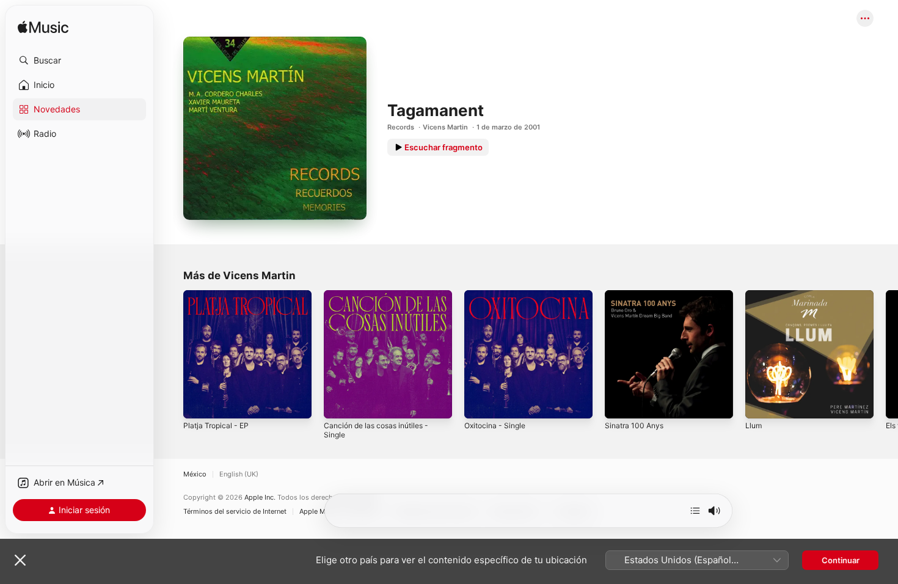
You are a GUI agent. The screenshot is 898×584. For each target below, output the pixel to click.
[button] (79, 60)
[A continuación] (695, 510)
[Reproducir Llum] (760, 403)
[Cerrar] (20, 560)
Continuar (841, 560)
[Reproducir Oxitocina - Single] (479, 403)
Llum (754, 295)
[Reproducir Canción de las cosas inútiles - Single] (339, 403)
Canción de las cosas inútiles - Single (382, 300)
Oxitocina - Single (497, 295)
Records (400, 127)
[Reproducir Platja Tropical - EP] (198, 403)
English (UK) (238, 474)
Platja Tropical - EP (218, 295)
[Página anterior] (171, 354)
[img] (43, 28)
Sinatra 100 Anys (636, 295)
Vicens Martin (445, 127)
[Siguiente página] (885, 354)
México (194, 474)
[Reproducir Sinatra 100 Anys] (620, 403)
